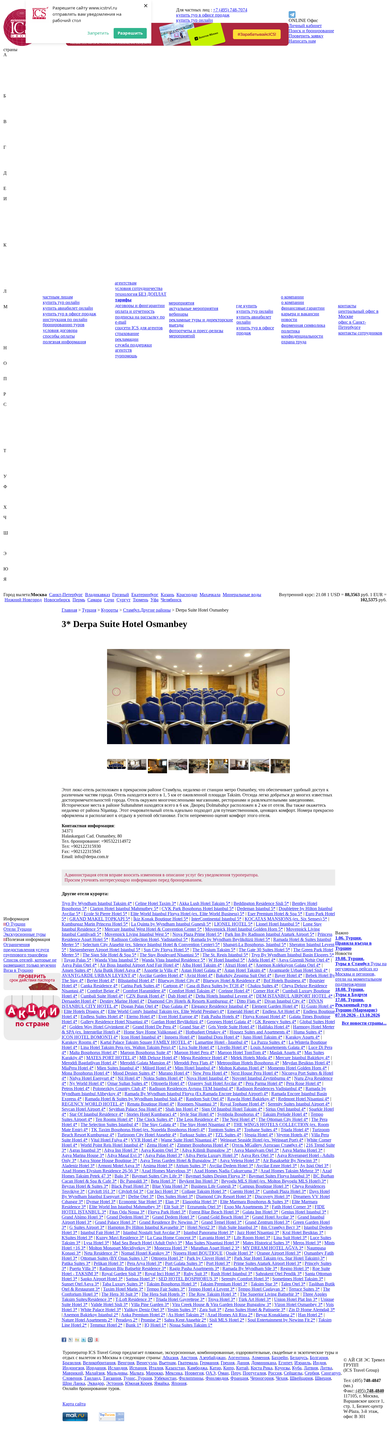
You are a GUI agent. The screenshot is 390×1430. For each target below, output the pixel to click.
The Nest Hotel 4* (238, 1119)
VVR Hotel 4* (144, 1139)
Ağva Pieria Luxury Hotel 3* (211, 1155)
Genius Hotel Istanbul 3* (303, 1211)
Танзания (12, 460)
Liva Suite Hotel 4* (196, 1047)
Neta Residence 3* (101, 1253)
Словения (13, 445)
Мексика (12, 337)
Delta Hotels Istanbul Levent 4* (224, 996)
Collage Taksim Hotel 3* (204, 1191)
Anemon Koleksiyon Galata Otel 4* (288, 965)
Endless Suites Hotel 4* (102, 1016)
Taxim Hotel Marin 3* (123, 1289)
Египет (10, 193)
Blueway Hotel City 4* (179, 980)
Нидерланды (15, 353)
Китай (9, 270)
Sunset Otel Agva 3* (80, 1283)
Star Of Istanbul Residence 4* (96, 1114)
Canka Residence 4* (99, 985)
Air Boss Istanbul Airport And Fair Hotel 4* (139, 965)
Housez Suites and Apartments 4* (260, 1032)
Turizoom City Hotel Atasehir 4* (146, 1134)
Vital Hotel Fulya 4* (109, 1139)
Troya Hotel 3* (221, 1299)
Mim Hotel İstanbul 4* (195, 1068)
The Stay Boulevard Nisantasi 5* (169, 954)
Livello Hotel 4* (232, 1047)
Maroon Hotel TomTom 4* (242, 1052)
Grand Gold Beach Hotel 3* (223, 1217)
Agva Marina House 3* (83, 1155)
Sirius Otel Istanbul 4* (286, 1109)
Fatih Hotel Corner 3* (291, 1206)
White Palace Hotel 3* (101, 1309)
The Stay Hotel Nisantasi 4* (205, 1124)
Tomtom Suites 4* (224, 1129)
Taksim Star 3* (264, 1283)
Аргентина (14, 85)
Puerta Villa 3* (82, 1268)
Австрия (11, 65)
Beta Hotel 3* (163, 1181)
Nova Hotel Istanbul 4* (207, 1078)
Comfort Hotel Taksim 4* (192, 990)
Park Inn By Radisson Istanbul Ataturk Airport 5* (269, 934)
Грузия (10, 167)
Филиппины (15, 491)
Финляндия (14, 496)
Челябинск (171, 599)
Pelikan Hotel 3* (109, 1263)
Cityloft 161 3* (101, 1191)
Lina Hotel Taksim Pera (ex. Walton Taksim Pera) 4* (128, 1047)
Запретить (98, 33)
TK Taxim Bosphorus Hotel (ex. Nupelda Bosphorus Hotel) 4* (148, 1129)
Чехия (9, 527)
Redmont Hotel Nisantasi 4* (303, 1098)
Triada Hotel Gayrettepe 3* (180, 1299)
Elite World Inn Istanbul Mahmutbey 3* (125, 1206)
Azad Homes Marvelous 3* (166, 1170)
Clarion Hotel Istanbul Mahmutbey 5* (124, 908)
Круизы (282, 1367)
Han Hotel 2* (310, 1314)
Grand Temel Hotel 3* (221, 1222)
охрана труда (293, 341)
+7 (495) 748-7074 (230, 9)
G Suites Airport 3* (86, 1227)
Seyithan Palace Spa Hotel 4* (135, 1109)
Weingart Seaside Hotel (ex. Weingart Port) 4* (261, 1139)
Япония (11, 589)
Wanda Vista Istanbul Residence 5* (173, 960)
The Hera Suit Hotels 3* (163, 1294)
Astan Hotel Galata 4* (201, 970)
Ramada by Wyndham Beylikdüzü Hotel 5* (230, 939)
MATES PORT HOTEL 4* (111, 1057)
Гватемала (13, 152)
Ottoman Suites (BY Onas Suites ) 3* (114, 1258)
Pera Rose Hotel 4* (303, 1083)
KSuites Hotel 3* (77, 1237)
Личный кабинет (305, 25)
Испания (12, 234)
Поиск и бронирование (311, 30)
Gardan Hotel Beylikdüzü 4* (177, 1021)
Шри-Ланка (14, 548)
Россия (10, 399)
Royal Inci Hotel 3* (162, 1273)
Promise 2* (151, 1319)
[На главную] (22, 44)
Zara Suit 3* (210, 1309)
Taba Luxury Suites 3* (122, 1283)
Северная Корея (18, 414)
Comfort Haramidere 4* (144, 990)
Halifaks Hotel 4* (274, 1026)
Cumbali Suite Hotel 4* (102, 996)
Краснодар (186, 594)
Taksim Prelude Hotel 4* (285, 1114)
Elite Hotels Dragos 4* (84, 1011)
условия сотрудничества (138, 288)
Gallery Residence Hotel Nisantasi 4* (114, 1021)
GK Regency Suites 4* (275, 1021)
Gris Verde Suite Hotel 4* (231, 1026)
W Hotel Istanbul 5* (226, 960)
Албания (12, 75)
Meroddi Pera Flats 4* (194, 1062)
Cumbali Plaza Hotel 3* (284, 1191)
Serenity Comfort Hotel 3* (245, 1278)
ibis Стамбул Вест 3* (281, 1227)
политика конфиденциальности (302, 334)
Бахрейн (11, 101)
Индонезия (14, 214)
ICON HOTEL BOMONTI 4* (90, 1037)
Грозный (120, 594)
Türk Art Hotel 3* (254, 1299)
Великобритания (19, 126)
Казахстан (13, 250)
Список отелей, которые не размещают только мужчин (30, 963)
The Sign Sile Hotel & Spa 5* (109, 954)
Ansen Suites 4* (76, 970)
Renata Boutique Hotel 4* (150, 1103)
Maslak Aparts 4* (285, 1052)
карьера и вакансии (300, 313)
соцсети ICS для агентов (139, 327)
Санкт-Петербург (66, 594)
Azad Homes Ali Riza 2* (230, 1314)
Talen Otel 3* (293, 1283)
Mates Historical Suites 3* (266, 1242)
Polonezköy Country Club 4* (119, 1088)
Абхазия (11, 59)
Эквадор (11, 558)
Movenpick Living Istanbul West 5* (136, 934)
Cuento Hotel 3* (245, 1191)
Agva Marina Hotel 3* (302, 1150)
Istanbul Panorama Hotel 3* (209, 1232)
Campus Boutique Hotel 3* (264, 1186)
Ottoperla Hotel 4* (168, 1083)
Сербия (10, 435)
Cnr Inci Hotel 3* (162, 1191)
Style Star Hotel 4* (197, 1114)
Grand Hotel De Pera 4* (154, 1026)
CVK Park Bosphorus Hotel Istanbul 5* (198, 908)
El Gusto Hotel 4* (317, 1006)
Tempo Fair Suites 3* (165, 1289)
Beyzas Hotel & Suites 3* (85, 1186)
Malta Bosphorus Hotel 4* (93, 1052)
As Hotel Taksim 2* (186, 1314)
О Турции (15, 924)
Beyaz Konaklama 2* (275, 1314)
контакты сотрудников (360, 333)
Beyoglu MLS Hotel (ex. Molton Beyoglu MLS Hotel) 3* (273, 1181)
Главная (69, 610)
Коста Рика (14, 275)
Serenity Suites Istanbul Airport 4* (299, 1103)
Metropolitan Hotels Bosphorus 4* (248, 1062)
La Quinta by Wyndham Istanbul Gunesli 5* (171, 924)
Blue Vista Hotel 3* (170, 1186)
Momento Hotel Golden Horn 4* (297, 1068)
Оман (8, 373)
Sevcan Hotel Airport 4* (84, 1109)
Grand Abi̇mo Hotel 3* (82, 1217)
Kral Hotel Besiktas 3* (302, 1232)
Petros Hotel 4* (76, 1088)
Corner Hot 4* (266, 990)
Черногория (15, 522)
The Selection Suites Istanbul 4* (109, 1124)
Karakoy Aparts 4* (303, 1037)
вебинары (178, 314)
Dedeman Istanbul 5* (256, 908)
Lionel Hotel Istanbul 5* (278, 924)
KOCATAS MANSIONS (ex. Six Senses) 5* (286, 918)
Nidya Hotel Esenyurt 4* (91, 1078)
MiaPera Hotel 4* (78, 1068)
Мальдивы (13, 322)
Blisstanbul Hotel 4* (136, 980)
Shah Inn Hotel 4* (181, 1109)
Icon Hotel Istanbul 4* (141, 1037)
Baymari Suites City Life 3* (157, 1175)
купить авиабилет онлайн (68, 308)
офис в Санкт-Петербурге (352, 325)
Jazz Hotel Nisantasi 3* (258, 1232)
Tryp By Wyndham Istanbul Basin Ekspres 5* (292, 954)
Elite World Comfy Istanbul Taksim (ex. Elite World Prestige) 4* (166, 1011)
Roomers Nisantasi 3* (197, 1103)
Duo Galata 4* (175, 1006)
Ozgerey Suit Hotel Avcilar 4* (215, 1083)
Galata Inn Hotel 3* (260, 1211)
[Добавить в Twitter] (83, 1339)
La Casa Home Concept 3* (171, 1237)
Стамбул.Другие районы (147, 610)
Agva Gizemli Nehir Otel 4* (304, 960)
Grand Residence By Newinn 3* (168, 1222)
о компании (292, 297)
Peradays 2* (127, 1319)
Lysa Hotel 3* (96, 1242)
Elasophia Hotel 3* (199, 1201)
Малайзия (13, 317)
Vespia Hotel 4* (258, 1134)
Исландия (13, 229)
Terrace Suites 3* (304, 1289)
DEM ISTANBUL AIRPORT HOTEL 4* (294, 996)
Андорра (12, 80)
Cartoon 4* (173, 985)
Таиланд (11, 455)
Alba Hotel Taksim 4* (202, 965)
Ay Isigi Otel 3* (314, 1165)
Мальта (10, 327)
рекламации (126, 339)
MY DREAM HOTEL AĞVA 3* (273, 1247)
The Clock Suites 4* (154, 1119)
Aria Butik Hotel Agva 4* (117, 970)
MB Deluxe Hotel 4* (158, 1057)
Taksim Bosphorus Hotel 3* (171, 1283)
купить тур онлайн (194, 20)
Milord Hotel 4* (157, 1068)
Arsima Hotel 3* (158, 1165)
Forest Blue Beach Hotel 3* (214, 1211)
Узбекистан (14, 481)
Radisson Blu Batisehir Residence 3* (132, 1268)
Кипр (8, 265)
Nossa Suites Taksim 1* (190, 1325)
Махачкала (210, 594)
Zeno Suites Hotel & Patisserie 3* (255, 1309)
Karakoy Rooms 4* (79, 1042)
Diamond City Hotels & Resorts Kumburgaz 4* (191, 1001)
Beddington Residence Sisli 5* (261, 903)
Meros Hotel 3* (307, 1242)
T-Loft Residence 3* (133, 1299)
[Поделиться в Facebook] (64, 1339)
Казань (167, 594)
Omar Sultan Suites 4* (127, 1083)
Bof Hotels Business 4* (285, 980)
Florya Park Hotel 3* (167, 1211)
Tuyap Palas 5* (77, 960)
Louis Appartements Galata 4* (277, 1047)
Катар (9, 260)
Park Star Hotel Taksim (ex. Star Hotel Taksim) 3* (279, 1258)
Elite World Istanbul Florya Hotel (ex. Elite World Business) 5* (187, 913)
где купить (246, 305)
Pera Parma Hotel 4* (264, 1083)
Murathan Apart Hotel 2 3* (215, 1247)
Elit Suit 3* (174, 1206)
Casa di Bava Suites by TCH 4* (215, 985)
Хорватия (12, 512)
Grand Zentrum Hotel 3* (267, 1222)
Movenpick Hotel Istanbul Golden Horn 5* (244, 929)
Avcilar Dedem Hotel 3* (231, 1165)
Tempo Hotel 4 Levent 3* (211, 1289)
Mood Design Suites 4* (134, 1073)
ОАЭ (8, 368)
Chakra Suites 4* (263, 985)
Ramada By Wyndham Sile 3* (249, 1268)
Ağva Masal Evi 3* (124, 1155)
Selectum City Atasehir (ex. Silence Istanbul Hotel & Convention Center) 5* (151, 944)
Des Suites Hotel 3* (175, 1196)
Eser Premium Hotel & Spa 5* (275, 913)
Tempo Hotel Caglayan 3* (262, 1289)
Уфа (154, 599)
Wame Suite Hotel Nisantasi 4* (189, 1139)
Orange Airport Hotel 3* (279, 1253)
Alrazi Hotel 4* (239, 965)
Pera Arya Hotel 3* (144, 1263)
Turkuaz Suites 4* (196, 1134)
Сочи (109, 599)
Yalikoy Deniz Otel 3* (144, 1309)
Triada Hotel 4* (295, 1129)
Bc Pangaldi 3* (134, 1181)
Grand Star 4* (192, 1026)
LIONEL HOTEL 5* (233, 924)
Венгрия (11, 131)
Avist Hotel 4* (199, 975)
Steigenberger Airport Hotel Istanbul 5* (104, 949)
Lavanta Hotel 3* (215, 1237)
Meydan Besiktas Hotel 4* (306, 1062)
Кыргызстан (15, 286)
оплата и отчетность (134, 311)
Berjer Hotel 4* (101, 980)
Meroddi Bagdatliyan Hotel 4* (89, 1062)
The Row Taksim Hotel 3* (212, 1294)
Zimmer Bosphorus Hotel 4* (203, 1145)
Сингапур (13, 440)
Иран (8, 224)
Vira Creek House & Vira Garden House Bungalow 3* (221, 1304)
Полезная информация (28, 939)
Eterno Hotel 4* (140, 1016)
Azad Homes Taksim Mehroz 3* (289, 1170)
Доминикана (15, 183)
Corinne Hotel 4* (234, 990)
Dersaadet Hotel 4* (79, 1001)
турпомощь (126, 355)
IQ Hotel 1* (155, 1325)
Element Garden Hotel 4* (275, 1006)
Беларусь (12, 106)
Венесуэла (13, 137)
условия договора (60, 330)
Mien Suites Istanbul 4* (118, 1068)
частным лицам (58, 297)
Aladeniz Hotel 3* (78, 1165)
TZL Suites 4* (228, 1134)
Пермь (79, 599)
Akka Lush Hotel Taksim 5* (204, 903)
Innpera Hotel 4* (179, 1037)
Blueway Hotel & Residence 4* (231, 980)
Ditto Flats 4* (249, 1001)
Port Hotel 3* (218, 1263)
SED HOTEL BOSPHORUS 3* (188, 1278)
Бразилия (12, 116)
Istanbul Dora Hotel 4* (219, 1037)
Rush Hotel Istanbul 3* (231, 1273)
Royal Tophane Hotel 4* (242, 1103)
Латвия (10, 296)
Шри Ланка (74, 1383)
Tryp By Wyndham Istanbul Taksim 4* (97, 903)
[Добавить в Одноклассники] (77, 1339)
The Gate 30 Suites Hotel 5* (264, 949)
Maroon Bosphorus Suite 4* (145, 1052)
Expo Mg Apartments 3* (246, 1206)
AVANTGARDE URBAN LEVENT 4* (99, 975)
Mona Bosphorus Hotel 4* (86, 1073)
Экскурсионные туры (24, 934)
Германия (12, 157)
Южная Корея (16, 574)
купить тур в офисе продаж (203, 15)
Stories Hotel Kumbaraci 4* (151, 1114)
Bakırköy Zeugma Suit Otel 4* (244, 975)
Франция (12, 502)
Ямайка (10, 584)
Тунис (9, 466)
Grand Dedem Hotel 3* (127, 1217)
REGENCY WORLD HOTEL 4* (93, 1103)
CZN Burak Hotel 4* (145, 996)
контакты (347, 305)
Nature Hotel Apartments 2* (87, 1319)
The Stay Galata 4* (159, 1124)
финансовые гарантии (303, 308)
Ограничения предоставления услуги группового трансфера (26, 949)
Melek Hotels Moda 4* (251, 1057)
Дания (9, 178)
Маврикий (13, 311)
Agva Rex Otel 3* (257, 1155)
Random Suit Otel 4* (205, 1098)
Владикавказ (97, 594)
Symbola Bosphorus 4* (238, 1114)
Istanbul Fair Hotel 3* (100, 1232)
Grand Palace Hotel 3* (115, 1222)
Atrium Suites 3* (191, 1165)
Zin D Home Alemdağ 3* (312, 1309)
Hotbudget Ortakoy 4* (206, 1032)
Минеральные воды (242, 594)
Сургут (123, 599)
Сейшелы (12, 430)
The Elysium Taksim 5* (214, 949)
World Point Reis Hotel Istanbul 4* (112, 1145)
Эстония (11, 563)
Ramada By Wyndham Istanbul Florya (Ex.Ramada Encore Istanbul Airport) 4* (196, 1093)
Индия (9, 209)
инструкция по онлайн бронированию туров (65, 322)
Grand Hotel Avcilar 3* (273, 1217)
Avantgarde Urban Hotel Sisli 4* (298, 970)
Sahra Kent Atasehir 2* (185, 1319)
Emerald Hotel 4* (243, 1011)
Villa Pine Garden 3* (150, 1304)
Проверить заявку (306, 35)
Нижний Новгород (23, 599)
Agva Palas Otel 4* (79, 965)
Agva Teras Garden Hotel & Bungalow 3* (178, 1160)
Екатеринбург (144, 594)
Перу (8, 383)
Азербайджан (16, 70)
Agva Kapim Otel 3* (160, 1150)
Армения (12, 90)
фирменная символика (303, 325)
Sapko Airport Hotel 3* (102, 1278)
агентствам (125, 283)
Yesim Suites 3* (181, 1309)
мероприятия (181, 303)
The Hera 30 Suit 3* (119, 1294)
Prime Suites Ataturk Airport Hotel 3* (267, 1263)
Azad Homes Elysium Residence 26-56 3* (100, 1170)
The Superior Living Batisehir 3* (269, 1294)
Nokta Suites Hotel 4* (163, 1078)
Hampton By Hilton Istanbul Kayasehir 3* (146, 1227)
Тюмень (140, 599)
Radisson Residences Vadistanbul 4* (269, 1088)
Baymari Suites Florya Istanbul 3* (279, 1175)
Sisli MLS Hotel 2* (226, 1319)
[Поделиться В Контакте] (90, 1339)
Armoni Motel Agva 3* (119, 1165)
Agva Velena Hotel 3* (240, 1160)
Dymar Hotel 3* (101, 1201)
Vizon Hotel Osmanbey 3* (298, 1304)
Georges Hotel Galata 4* (229, 1021)
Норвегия (12, 358)
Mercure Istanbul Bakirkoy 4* (303, 1057)
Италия (10, 239)
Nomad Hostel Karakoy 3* (145, 1253)
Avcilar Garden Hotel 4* (161, 975)
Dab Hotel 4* (180, 996)
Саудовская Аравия (22, 409)
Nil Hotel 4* (129, 1078)
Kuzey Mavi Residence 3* (120, 1237)
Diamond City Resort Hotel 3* (224, 1196)
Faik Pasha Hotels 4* (220, 1016)
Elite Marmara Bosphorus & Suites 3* (254, 1201)
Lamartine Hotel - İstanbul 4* (221, 1042)
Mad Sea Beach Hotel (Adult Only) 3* (147, 1242)
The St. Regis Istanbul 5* (225, 954)
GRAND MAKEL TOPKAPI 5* (99, 918)
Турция (10, 471)
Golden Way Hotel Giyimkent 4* (99, 1026)
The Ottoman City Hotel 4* (283, 1119)
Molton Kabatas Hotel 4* (241, 1068)
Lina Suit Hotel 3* (290, 1237)
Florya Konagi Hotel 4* (264, 1016)
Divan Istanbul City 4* (284, 1001)
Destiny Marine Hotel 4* (122, 1001)
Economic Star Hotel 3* (140, 1201)
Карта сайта (74, 1403)
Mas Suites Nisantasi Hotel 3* (212, 1242)
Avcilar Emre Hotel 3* (276, 1165)
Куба (8, 281)
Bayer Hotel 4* (288, 975)
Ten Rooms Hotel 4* (114, 1119)
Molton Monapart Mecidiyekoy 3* (120, 1247)
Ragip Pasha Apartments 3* (194, 1268)
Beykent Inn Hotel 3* (198, 1181)
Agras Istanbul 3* (85, 1150)
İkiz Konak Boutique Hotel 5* (160, 918)
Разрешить (130, 33)
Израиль (11, 203)
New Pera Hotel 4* (210, 1073)
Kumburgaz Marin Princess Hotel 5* (95, 924)
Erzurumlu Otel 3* (204, 1206)
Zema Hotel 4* (160, 1145)
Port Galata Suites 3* (184, 1263)
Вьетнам (11, 142)
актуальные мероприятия (193, 308)
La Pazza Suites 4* (268, 1042)
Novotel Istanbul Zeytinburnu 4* (261, 1078)
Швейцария (14, 538)
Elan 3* (172, 1201)
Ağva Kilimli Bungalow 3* (206, 1150)
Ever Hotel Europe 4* (178, 1016)
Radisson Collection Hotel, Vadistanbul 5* (149, 939)
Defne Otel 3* (141, 1196)
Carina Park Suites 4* (140, 985)
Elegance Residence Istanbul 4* (220, 1006)
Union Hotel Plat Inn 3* (295, 1299)
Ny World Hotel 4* (86, 1083)
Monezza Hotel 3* (171, 1247)
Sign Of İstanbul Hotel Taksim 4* (232, 1109)
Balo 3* (121, 1175)
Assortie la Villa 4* (161, 970)
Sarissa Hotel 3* (140, 1278)
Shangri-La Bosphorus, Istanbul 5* (254, 944)
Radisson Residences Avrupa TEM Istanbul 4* (191, 1088)
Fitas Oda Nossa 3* (127, 1211)
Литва (9, 301)
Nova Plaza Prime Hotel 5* (197, 934)
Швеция (11, 543)
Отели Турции (17, 929)
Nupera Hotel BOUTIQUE (198, 1253)
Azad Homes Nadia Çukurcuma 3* (226, 1170)
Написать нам (302, 41)
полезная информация (64, 341)
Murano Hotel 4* (174, 1073)
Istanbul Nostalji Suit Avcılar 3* (151, 1232)
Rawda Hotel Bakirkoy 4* (251, 1098)
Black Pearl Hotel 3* (130, 1186)
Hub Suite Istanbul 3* (238, 1227)
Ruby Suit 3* (196, 1273)
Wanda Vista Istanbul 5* (116, 960)
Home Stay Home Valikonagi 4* (153, 1032)
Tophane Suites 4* (261, 1129)
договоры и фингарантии (140, 305)
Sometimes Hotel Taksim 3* (297, 1278)
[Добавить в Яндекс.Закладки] (97, 1339)
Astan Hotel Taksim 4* (245, 970)
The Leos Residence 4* (197, 1119)
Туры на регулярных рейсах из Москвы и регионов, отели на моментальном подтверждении (361, 971)
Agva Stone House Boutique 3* (108, 1160)
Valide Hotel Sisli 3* (109, 1304)
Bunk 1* (133, 1325)
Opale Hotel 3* (240, 1253)
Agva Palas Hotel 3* (163, 1155)
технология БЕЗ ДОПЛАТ (140, 294)
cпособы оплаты (59, 336)
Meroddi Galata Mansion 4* (145, 1062)
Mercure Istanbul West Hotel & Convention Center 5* (153, 929)
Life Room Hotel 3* (252, 1237)
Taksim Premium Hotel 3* (224, 1283)
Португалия (15, 388)
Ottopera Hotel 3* (167, 1258)
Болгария (12, 111)
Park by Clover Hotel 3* (209, 1258)
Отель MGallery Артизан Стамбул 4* (267, 1145)
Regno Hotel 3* (294, 1268)
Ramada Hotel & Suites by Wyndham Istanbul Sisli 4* (134, 1098)
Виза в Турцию (18, 970)
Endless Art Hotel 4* (281, 1011)
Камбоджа (13, 255)
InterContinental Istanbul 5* (216, 918)
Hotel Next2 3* (201, 1227)
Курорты (109, 610)
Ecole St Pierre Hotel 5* (105, 913)
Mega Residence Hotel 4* (204, 1057)
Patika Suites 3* (76, 1263)
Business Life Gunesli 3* (213, 1186)
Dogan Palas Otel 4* (139, 1006)
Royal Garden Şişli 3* (122, 1273)
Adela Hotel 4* (262, 960)
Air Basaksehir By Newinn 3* (290, 1160)
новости (289, 319)
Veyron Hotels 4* (292, 1134)
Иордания (13, 219)
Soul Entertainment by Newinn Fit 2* (281, 1319)
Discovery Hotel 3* (272, 1196)
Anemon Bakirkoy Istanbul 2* (90, 1314)
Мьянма (11, 342)
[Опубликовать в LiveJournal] (70, 1339)
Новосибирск (57, 599)
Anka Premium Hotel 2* (143, 1314)
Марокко (12, 332)
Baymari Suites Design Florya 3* (216, 1175)
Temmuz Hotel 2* (106, 1325)
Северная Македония (14, 422)
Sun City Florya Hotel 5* (166, 949)
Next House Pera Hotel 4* (254, 1073)
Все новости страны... (364, 1023)
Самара (94, 599)
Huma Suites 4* (307, 1032)
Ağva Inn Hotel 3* (121, 1150)
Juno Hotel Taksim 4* (262, 1037)
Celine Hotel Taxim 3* (155, 903)
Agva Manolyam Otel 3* (256, 1150)
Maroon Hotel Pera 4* (194, 1052)
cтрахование (127, 333)
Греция (10, 162)
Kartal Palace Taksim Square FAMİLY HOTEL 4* (146, 1042)
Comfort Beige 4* (103, 990)
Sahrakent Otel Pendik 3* (279, 1273)
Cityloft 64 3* (131, 1191)
